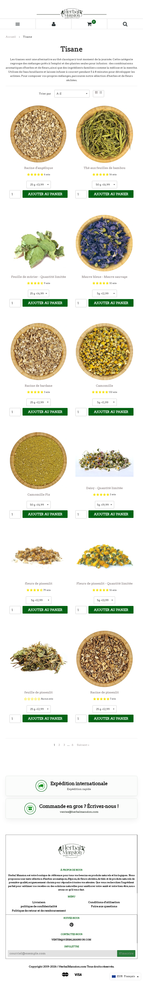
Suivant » (83, 744)
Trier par (45, 93)
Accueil (11, 36)
